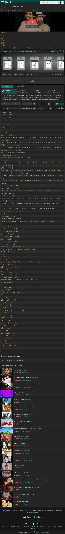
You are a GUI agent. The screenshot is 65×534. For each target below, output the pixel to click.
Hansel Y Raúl (20, 6)
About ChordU (6, 510)
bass (32, 74)
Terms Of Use (23, 510)
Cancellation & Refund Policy (45, 510)
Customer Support (32, 512)
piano (10, 74)
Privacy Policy (32, 510)
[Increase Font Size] (19, 108)
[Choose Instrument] (36, 74)
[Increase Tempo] (14, 51)
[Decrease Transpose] (40, 108)
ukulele (15, 74)
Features (14, 510)
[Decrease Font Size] (7, 108)
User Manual (58, 510)
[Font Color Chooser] (34, 103)
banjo (26, 74)
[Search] (58, 2)
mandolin (21, 74)
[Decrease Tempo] (2, 51)
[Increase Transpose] (50, 108)
